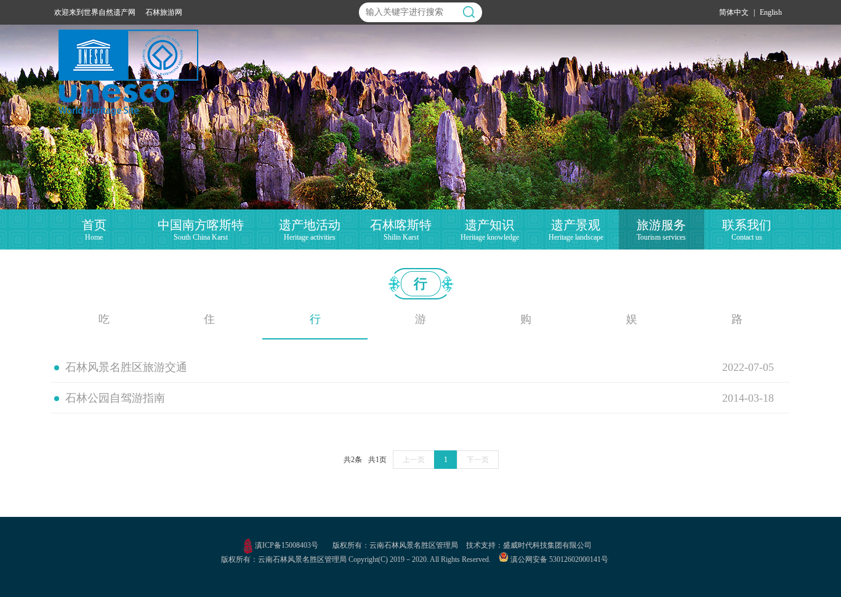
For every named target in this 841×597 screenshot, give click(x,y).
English (771, 12)
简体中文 (734, 12)
